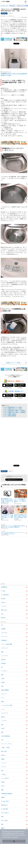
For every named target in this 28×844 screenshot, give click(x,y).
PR (2, 625)
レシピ (2, 709)
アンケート (4, 766)
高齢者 (2, 797)
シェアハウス (4, 655)
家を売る (3, 598)
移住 (2, 724)
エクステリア (4, 713)
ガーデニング (4, 648)
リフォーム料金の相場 (6, 644)
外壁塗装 (3, 628)
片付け (2, 786)
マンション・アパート (6, 743)
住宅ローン (4, 755)
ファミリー (4, 763)
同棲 (2, 789)
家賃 (2, 674)
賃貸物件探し (4, 587)
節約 (2, 816)
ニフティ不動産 (6, 1)
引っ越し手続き (5, 801)
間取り (2, 701)
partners (9, 833)
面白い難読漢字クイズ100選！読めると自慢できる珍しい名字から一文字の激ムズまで (7, 501)
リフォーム (4, 606)
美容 (2, 686)
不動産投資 (4, 640)
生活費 (2, 682)
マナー (2, 697)
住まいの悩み (4, 820)
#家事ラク (11, 13)
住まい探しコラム (4, 5)
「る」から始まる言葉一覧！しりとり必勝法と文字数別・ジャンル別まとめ (20, 501)
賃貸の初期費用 (5, 690)
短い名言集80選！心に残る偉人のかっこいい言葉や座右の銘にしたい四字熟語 (7, 517)
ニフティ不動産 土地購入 (9, 414)
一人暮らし (4, 774)
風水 (2, 770)
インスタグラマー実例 (6, 705)
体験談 (2, 759)
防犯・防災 (4, 751)
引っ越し (3, 591)
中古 (2, 740)
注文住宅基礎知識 (5, 736)
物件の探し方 (4, 805)
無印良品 (3, 659)
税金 (2, 824)
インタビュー (4, 671)
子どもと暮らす (5, 812)
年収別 (2, 782)
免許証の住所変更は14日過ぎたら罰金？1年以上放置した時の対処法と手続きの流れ (20, 517)
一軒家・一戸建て (5, 747)
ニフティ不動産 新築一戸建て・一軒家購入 (14, 410)
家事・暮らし (12, 5)
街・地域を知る (5, 594)
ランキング (4, 694)
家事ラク (3, 717)
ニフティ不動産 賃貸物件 (9, 415)
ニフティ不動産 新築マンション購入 (12, 407)
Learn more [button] (15, 837)
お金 (2, 614)
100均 (2, 728)
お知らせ (3, 602)
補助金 (2, 828)
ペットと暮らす (5, 778)
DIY (2, 667)
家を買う (3, 617)
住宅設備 (3, 663)
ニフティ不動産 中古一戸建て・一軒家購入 (14, 412)
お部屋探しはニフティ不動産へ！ (14, 362)
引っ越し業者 (4, 809)
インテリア (4, 720)
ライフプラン (4, 636)
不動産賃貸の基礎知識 (6, 793)
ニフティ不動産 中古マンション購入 (12, 409)
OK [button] (14, 841)
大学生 (2, 678)
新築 (2, 732)
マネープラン (4, 632)
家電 (2, 651)
